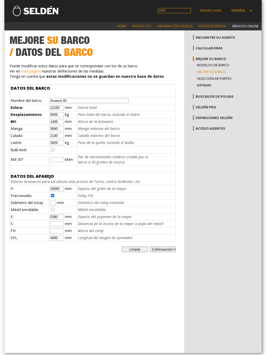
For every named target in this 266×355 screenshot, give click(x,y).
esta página (31, 71)
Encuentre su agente (215, 37)
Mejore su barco (211, 58)
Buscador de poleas (215, 96)
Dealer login (210, 10)
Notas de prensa (212, 26)
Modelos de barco (213, 65)
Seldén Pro (206, 107)
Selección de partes (214, 78)
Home (121, 26)
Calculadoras (209, 48)
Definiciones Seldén (214, 117)
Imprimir (204, 85)
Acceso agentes (210, 128)
